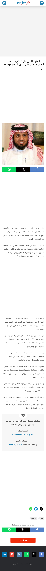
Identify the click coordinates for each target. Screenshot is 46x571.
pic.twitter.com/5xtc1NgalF (22, 435)
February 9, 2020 (16, 445)
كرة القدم (33, 518)
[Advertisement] (23, 31)
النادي (41, 518)
